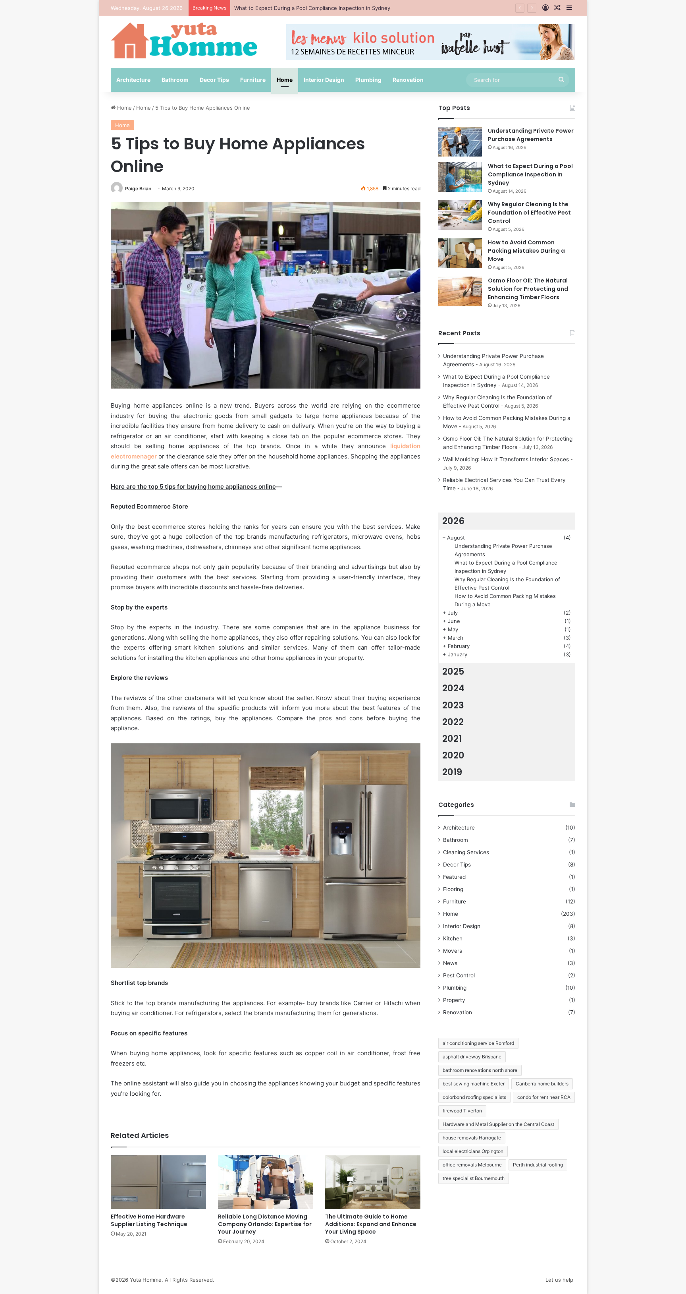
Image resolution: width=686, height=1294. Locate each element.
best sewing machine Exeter (474, 1084)
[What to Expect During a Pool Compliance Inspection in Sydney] (460, 177)
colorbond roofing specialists (474, 1097)
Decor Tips (214, 79)
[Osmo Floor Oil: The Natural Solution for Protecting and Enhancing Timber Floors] (460, 291)
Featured (454, 877)
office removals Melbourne (472, 1165)
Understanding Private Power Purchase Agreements (531, 135)
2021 (452, 738)
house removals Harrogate (472, 1138)
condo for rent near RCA (543, 1097)
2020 (453, 755)
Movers (452, 951)
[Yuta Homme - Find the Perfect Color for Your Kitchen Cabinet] (184, 40)
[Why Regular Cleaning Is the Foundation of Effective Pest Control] (460, 215)
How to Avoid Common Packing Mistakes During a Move (526, 250)
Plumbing (368, 79)
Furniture (253, 79)
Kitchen (452, 938)
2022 (453, 722)
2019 (452, 772)
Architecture (133, 79)
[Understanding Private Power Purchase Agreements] (460, 142)
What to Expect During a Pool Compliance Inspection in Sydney (530, 174)
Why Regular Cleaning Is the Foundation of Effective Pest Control (315, 8)
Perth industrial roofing (538, 1165)
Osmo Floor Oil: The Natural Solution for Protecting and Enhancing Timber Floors (528, 289)
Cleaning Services (466, 852)
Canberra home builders (542, 1084)
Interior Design (324, 79)
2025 (453, 671)
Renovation (408, 79)
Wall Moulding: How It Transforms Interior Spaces (506, 459)
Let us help (559, 1280)
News (450, 963)
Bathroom (175, 79)
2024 (453, 688)
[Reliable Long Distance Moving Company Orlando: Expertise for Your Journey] (265, 1182)
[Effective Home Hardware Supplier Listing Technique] (158, 1182)
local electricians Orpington (473, 1151)
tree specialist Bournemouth (474, 1178)
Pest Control (459, 975)
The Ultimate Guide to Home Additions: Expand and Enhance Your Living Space (370, 1224)
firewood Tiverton (462, 1111)
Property (454, 1000)
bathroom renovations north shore (480, 1070)
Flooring (453, 889)
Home (285, 79)
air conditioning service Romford (478, 1043)
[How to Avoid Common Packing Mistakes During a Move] (460, 253)
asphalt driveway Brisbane (472, 1057)
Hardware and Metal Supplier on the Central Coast (498, 1124)
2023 (453, 705)
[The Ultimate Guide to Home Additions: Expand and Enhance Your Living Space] (372, 1182)
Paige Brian (138, 188)
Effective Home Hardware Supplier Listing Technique (149, 1220)
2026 (453, 521)
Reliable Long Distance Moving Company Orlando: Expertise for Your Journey (265, 1224)
